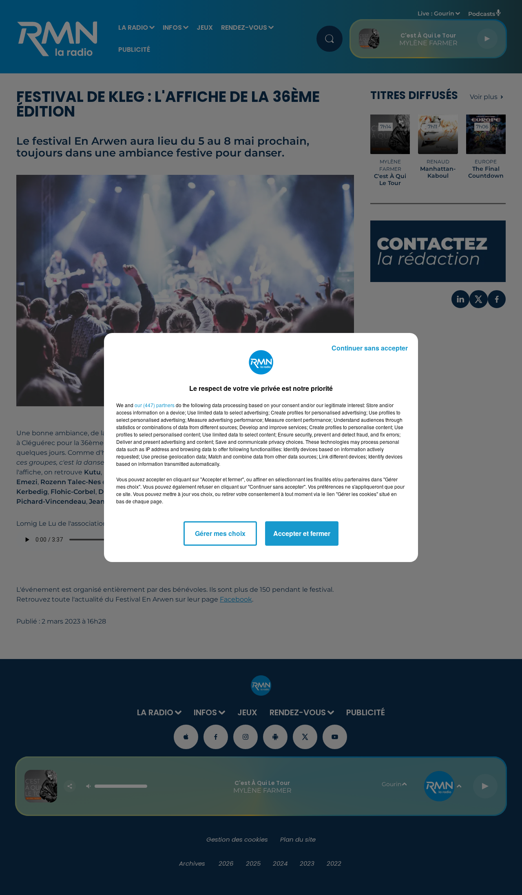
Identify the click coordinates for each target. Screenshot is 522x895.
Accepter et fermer (301, 533)
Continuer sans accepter (370, 348)
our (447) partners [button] (155, 404)
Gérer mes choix (220, 533)
